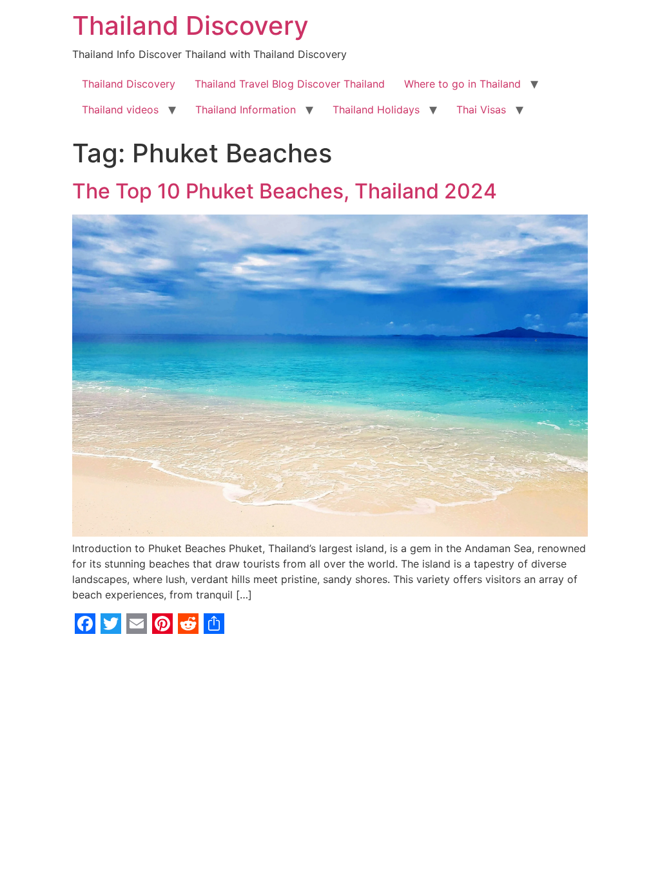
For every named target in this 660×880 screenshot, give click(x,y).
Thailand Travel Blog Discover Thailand (290, 83)
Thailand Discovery (190, 25)
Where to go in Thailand (462, 83)
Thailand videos (120, 109)
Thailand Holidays (376, 109)
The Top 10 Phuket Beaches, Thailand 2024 (284, 191)
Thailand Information (245, 109)
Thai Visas (481, 109)
